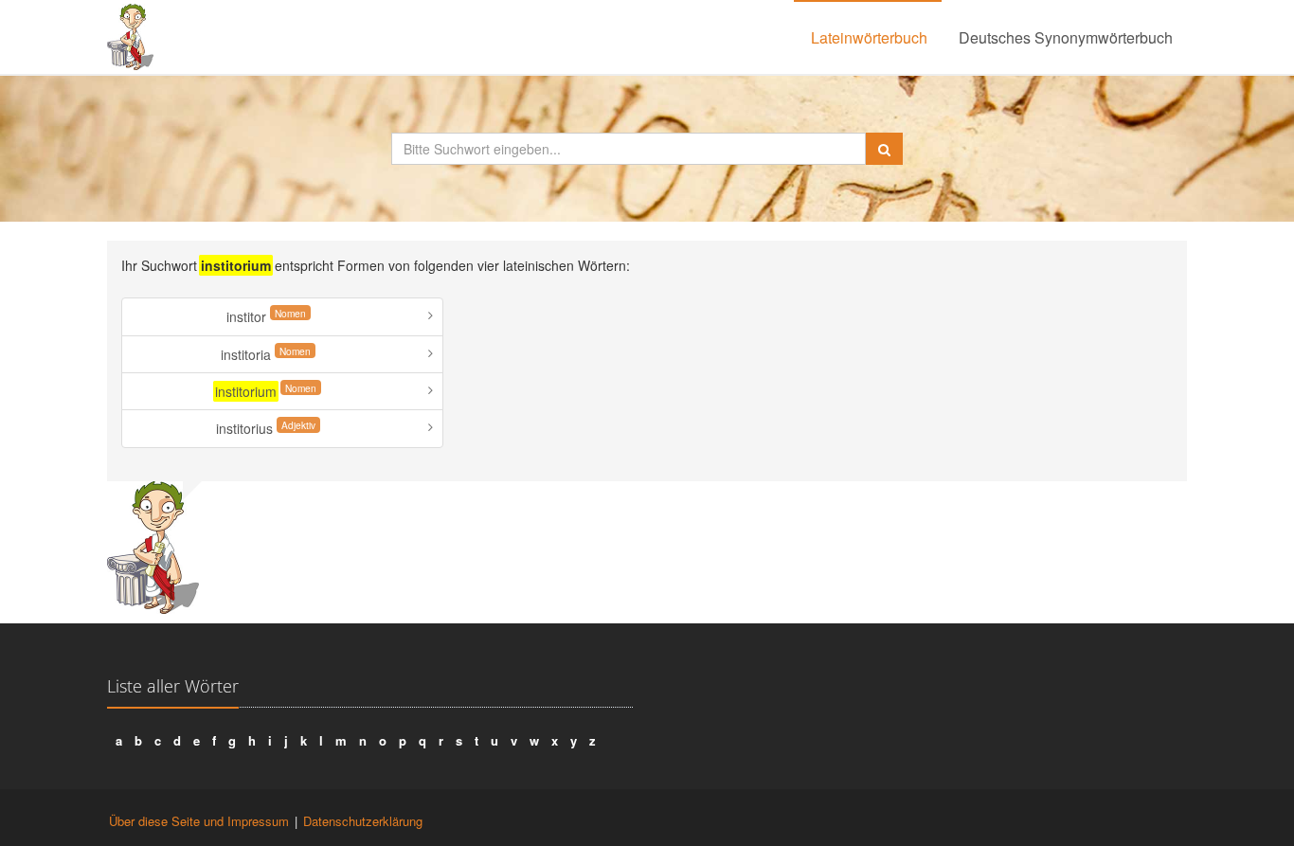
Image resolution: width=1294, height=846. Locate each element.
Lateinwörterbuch (869, 37)
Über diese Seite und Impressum (199, 821)
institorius (265, 428)
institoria (266, 354)
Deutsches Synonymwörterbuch (1066, 37)
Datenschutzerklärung (362, 821)
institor (266, 316)
